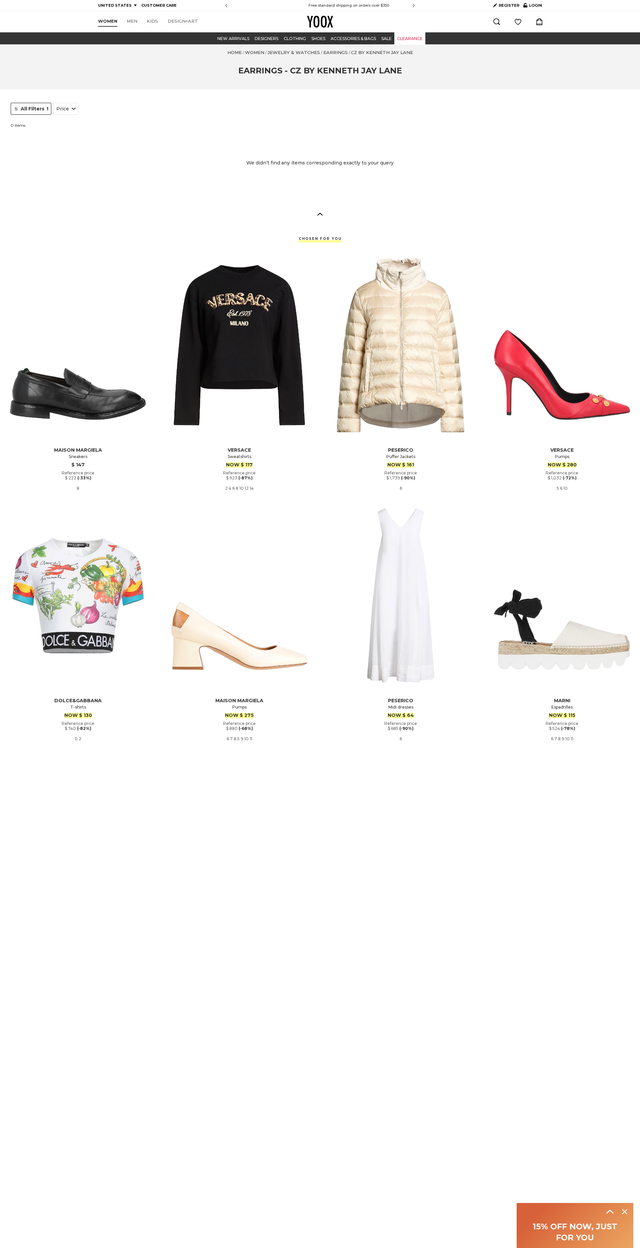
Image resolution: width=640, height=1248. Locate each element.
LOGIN (532, 6)
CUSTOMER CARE (159, 5)
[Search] (496, 21)
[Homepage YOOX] (320, 22)
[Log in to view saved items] (518, 21)
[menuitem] (107, 21)
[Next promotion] (414, 5)
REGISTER (509, 5)
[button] (320, 214)
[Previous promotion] (226, 5)
